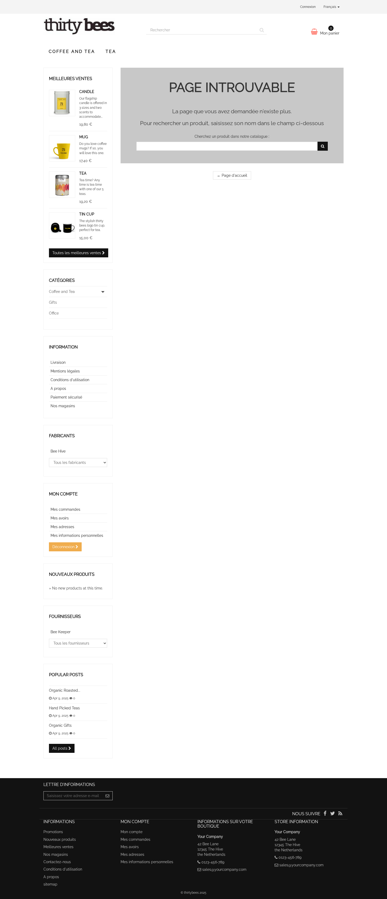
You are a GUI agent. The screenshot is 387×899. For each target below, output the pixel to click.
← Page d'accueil (232, 175)
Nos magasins (63, 406)
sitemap (50, 884)
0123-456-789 (212, 862)
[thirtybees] (90, 29)
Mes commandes (65, 509)
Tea (111, 51)
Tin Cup (86, 214)
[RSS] (340, 814)
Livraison (58, 362)
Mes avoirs (60, 518)
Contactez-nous (57, 862)
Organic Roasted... (64, 690)
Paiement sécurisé (66, 397)
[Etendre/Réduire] (103, 291)
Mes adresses (62, 527)
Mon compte (63, 494)
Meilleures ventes (70, 78)
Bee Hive (58, 451)
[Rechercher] (262, 30)
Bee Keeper (61, 632)
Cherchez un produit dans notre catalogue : (232, 136)
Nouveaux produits (72, 574)
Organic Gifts (60, 725)
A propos (58, 388)
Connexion (308, 7)
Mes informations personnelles (77, 535)
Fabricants (62, 435)
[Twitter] (333, 814)
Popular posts (66, 674)
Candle (86, 92)
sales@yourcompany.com (224, 869)
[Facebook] (325, 814)
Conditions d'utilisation (70, 380)
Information (63, 347)
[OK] (322, 146)
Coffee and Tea (72, 51)
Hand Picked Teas (64, 708)
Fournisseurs (65, 616)
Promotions (53, 832)
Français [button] (330, 7)
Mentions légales (65, 371)
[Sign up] (107, 795)
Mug (83, 137)
